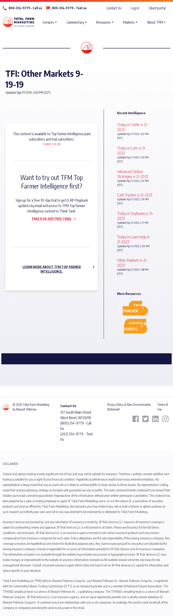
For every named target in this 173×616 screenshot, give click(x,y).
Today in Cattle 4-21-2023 (132, 127)
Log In (135, 8)
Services (48, 22)
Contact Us (113, 8)
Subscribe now (49, 228)
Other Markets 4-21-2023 (132, 263)
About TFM (155, 22)
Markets (129, 22)
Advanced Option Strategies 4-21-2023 (132, 174)
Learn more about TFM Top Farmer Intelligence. (52, 269)
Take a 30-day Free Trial (52, 219)
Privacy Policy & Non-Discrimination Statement (129, 407)
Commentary (75, 22)
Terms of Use (162, 407)
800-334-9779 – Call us (25, 8)
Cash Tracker (132, 308)
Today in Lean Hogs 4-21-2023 (133, 239)
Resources (103, 22)
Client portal (157, 8)
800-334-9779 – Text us (69, 8)
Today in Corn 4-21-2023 (131, 150)
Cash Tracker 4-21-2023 (134, 194)
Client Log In (51, 144)
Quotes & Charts (135, 326)
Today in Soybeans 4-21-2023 (135, 216)
